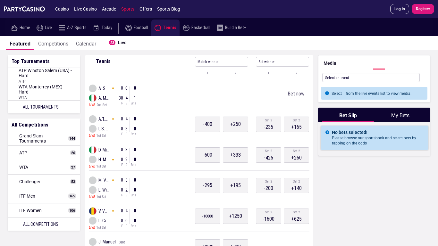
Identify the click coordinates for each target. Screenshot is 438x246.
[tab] (20, 43)
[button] (199, 73)
